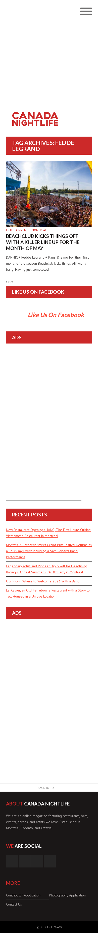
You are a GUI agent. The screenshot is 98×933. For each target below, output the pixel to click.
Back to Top (47, 788)
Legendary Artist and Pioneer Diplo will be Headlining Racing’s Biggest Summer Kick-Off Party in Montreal (46, 569)
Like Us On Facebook (38, 292)
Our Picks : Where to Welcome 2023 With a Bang (42, 581)
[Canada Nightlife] (38, 110)
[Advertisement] (49, 52)
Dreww (56, 927)
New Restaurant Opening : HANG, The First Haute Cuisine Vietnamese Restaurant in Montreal (48, 532)
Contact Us (14, 904)
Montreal (39, 230)
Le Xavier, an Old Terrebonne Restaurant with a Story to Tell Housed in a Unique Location (48, 593)
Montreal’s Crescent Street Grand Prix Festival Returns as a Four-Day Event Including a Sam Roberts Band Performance (49, 551)
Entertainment (17, 230)
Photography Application (67, 895)
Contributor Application (23, 895)
